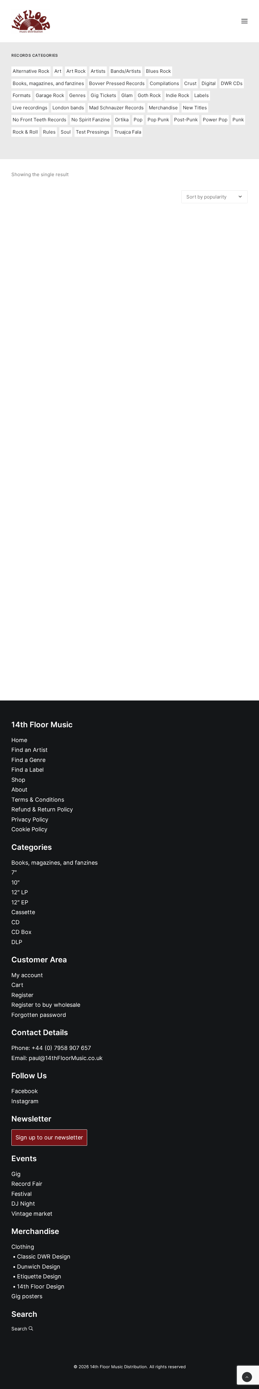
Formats (22, 95)
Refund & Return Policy (42, 809)
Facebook (24, 1091)
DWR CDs (232, 83)
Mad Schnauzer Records (116, 108)
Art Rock (76, 71)
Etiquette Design (39, 1276)
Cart (17, 985)
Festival (21, 1193)
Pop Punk (158, 120)
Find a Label (27, 769)
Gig (16, 1174)
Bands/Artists (126, 71)
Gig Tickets (103, 95)
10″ (15, 882)
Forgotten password (38, 1014)
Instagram (25, 1101)
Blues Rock (158, 71)
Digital (209, 83)
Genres (77, 95)
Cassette (23, 912)
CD (15, 922)
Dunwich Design (38, 1266)
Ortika (122, 120)
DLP (16, 942)
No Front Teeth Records (39, 120)
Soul (66, 132)
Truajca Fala (127, 132)
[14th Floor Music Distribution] (30, 21)
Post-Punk (186, 120)
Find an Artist (29, 749)
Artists (98, 71)
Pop (138, 120)
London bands (68, 108)
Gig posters (26, 1296)
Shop (18, 779)
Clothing (22, 1246)
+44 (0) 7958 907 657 (61, 1048)
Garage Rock (50, 95)
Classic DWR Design (43, 1256)
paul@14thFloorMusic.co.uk (66, 1058)
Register (22, 995)
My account (27, 975)
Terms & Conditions (37, 799)
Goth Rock (149, 95)
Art (57, 71)
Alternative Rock (31, 71)
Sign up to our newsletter (49, 1137)
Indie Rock (177, 95)
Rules (49, 132)
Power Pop (215, 120)
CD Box (21, 932)
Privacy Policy (29, 819)
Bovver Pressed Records (117, 83)
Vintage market (31, 1213)
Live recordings (30, 108)
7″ (14, 872)
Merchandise (163, 108)
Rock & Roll (25, 132)
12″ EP (19, 902)
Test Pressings (92, 132)
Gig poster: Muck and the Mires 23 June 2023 (129, 568)
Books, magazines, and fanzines (48, 83)
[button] (244, 21)
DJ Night (23, 1203)
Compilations (164, 83)
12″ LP (19, 892)
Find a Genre (28, 760)
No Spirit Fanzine (90, 120)
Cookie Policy (29, 829)
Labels (201, 95)
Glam (127, 95)
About (19, 789)
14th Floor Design (40, 1286)
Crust (190, 83)
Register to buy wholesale (45, 1004)
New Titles (195, 108)
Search (19, 1329)
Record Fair (26, 1183)
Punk (238, 120)
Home (19, 740)
